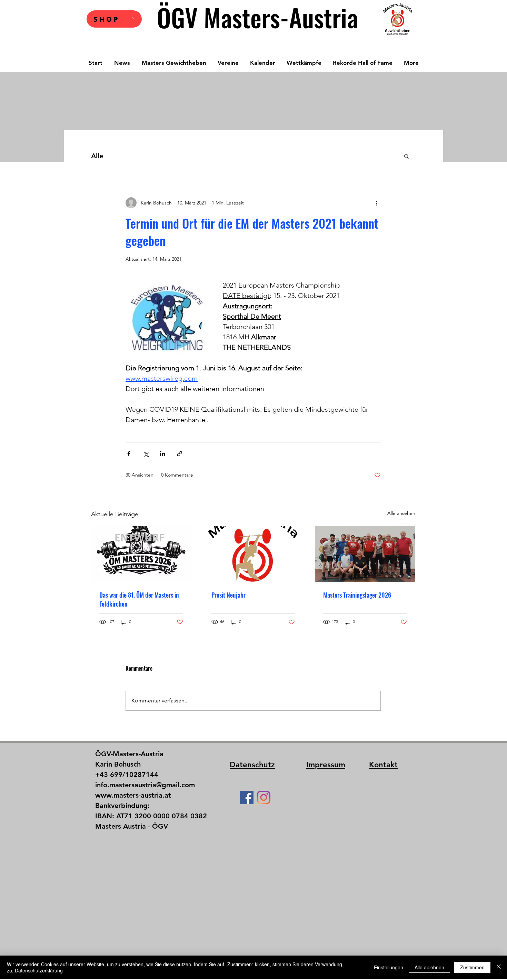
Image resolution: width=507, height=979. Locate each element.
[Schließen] (499, 967)
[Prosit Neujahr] (253, 554)
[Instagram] (263, 797)
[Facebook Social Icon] (247, 797)
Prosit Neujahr (228, 594)
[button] (406, 156)
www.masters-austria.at (133, 795)
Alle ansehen (401, 513)
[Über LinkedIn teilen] (162, 453)
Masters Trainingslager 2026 (357, 594)
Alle (97, 156)
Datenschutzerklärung (39, 970)
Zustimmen (472, 967)
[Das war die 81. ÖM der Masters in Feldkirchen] (141, 554)
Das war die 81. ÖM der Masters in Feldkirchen (139, 599)
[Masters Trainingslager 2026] (365, 554)
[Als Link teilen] (179, 453)
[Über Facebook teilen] (129, 453)
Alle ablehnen (429, 967)
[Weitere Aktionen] (376, 203)
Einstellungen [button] (388, 967)
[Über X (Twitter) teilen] (145, 453)
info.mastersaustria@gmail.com (145, 785)
